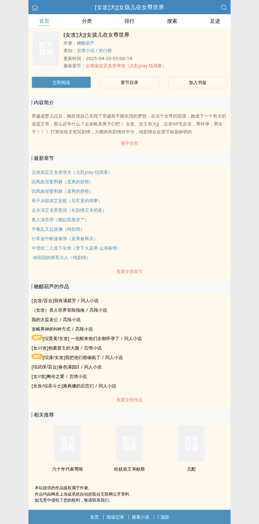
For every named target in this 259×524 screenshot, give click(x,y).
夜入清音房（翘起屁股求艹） (60, 219)
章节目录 (129, 82)
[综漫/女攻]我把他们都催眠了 (71, 357)
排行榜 (105, 50)
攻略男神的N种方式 (51, 329)
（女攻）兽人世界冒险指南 (58, 310)
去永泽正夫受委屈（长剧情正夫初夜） (69, 210)
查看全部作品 (129, 400)
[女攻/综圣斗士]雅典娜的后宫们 (63, 386)
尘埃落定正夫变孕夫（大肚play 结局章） (126, 66)
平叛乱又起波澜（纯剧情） (58, 229)
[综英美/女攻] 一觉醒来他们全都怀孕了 (81, 338)
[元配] (191, 460)
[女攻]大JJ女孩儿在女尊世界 (129, 7)
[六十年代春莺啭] (67, 460)
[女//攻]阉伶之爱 (48, 376)
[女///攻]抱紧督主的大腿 (55, 348)
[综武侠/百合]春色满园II (55, 367)
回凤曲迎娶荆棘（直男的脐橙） (62, 182)
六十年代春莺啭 (67, 469)
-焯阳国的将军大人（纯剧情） (61, 257)
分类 (87, 20)
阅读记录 (115, 517)
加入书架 (198, 82)
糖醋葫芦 (85, 43)
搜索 (172, 20)
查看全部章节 (129, 271)
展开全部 (129, 143)
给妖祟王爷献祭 (129, 469)
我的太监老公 (45, 319)
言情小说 (85, 50)
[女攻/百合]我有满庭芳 (54, 300)
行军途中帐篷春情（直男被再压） (65, 238)
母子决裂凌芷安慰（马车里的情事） (67, 201)
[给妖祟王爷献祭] (129, 460)
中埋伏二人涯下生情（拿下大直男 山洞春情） (76, 248)
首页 (44, 20)
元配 (191, 469)
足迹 (215, 20)
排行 (129, 20)
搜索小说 (140, 517)
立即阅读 (61, 82)
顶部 (164, 517)
